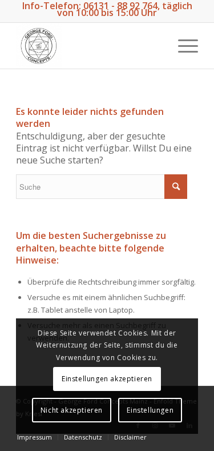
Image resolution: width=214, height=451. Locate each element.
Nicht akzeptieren (72, 410)
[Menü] (182, 46)
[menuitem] (34, 437)
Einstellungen (150, 410)
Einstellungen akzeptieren (107, 379)
